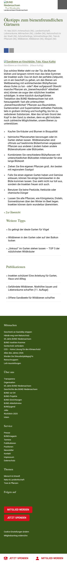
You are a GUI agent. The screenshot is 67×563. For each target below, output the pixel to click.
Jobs (6, 410)
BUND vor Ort (9, 393)
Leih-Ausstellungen (12, 363)
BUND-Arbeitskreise (13, 403)
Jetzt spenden (18, 558)
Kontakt (7, 453)
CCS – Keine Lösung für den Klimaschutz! (22, 349)
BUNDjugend (9, 406)
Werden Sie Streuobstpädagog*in (18, 356)
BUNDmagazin (10, 436)
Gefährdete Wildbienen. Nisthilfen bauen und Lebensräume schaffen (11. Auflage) (32, 288)
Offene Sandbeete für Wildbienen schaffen (31, 297)
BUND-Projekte (10, 396)
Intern (6, 417)
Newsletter (9, 450)
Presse (7, 433)
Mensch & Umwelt (12, 476)
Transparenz (9, 379)
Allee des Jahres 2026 (13, 353)
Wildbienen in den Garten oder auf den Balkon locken (33, 239)
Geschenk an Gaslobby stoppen (18, 332)
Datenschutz (9, 460)
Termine (7, 440)
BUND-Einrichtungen (13, 400)
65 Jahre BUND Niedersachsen (17, 339)
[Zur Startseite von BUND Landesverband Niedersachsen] (12, 5)
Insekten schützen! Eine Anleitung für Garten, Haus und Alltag (32, 277)
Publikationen (10, 443)
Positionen (8, 447)
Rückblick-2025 (11, 413)
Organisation (9, 382)
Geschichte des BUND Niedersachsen (20, 389)
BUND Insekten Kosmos (14, 342)
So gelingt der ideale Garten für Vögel (28, 229)
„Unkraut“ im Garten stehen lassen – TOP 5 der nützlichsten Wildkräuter (34, 250)
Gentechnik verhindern (14, 346)
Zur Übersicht (13, 212)
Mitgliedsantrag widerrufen (16, 535)
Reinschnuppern (11, 360)
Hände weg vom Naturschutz (16, 335)
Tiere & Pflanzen (11, 483)
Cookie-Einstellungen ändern (16, 532)
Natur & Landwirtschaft (14, 479)
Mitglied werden (52, 558)
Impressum (9, 457)
